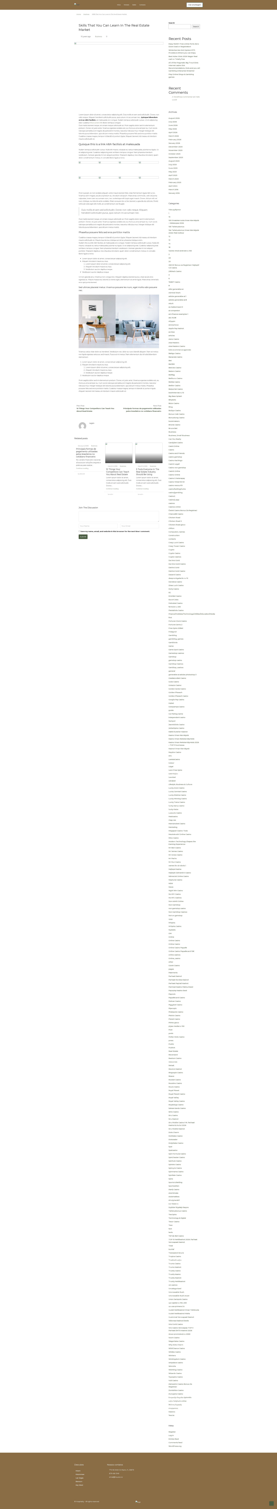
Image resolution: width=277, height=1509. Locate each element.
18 (169, 247)
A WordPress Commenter (182, 97)
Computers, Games (177, 532)
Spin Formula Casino (177, 1154)
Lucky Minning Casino (178, 799)
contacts (172, 539)
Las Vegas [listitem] (79, 1478)
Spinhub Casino (175, 1161)
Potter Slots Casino (176, 1037)
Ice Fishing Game (176, 714)
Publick (172, 1048)
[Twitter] (183, 1503)
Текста (171, 1415)
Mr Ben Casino (175, 848)
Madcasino (173, 816)
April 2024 (173, 186)
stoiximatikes (174, 1197)
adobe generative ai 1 (177, 296)
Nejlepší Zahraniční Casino (180, 873)
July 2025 (173, 165)
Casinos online (175, 507)
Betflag (172, 375)
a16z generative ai (176, 289)
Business (86, 14)
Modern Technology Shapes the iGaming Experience (182, 842)
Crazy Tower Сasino (177, 546)
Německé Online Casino (179, 876)
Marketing (173, 827)
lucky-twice (173, 809)
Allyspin (172, 321)
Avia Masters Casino (177, 346)
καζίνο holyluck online (177, 1401)
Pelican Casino (175, 1001)
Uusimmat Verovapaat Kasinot (181, 1317)
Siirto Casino (174, 1112)
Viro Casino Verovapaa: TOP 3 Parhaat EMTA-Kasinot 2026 (181, 1329)
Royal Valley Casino (177, 1101)
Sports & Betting (175, 1182)
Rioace (171, 1076)
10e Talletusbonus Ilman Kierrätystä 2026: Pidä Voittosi (184, 231)
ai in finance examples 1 (178, 314)
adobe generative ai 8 (178, 300)
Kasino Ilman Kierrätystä (179, 735)
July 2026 (173, 122)
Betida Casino (174, 382)
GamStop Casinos (176, 664)
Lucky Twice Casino (177, 802)
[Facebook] (180, 1503)
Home (78, 14)
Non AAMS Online (176, 901)
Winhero (172, 1355)
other (171, 962)
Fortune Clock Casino (178, 621)
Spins (171, 1179)
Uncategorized (175, 1289)
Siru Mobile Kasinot (177, 1129)
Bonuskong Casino (176, 418)
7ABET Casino (174, 282)
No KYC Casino (175, 894)
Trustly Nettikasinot (177, 1281)
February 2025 (175, 182)
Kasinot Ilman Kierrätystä (179, 749)
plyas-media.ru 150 (176, 1026)
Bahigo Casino (174, 353)
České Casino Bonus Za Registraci (183, 510)
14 (169, 244)
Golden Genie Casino (177, 689)
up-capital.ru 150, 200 (178, 1303)
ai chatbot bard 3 (176, 307)
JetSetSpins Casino (176, 728)
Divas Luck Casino (176, 585)
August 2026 (174, 118)
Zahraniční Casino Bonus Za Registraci (180, 1385)
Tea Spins (173, 1214)
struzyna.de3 (174, 1200)
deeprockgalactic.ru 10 (178, 578)
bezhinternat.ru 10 (176, 393)
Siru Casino (173, 1115)
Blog (171, 407)
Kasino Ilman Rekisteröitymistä (181, 739)
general (172, 671)
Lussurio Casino (175, 813)
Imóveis (126, 5)
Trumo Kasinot (175, 1267)
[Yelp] (201, 1503)
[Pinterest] (198, 1503)
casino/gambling (176, 493)
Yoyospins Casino (176, 1377)
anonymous (174, 325)
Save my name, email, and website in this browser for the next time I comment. (115, 531)
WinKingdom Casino (177, 1359)
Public (171, 1044)
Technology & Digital (177, 1218)
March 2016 (173, 190)
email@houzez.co (116, 1477)
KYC (170, 756)
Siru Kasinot (173, 1119)
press (171, 1040)
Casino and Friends (177, 453)
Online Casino (174, 940)
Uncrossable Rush (176, 1292)
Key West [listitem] (79, 1485)
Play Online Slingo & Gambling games (181, 75)
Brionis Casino (174, 425)
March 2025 (174, 179)
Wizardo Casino (175, 1373)
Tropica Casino (175, 1256)
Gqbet (171, 703)
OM (170, 933)
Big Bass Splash (175, 396)
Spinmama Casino (176, 1172)
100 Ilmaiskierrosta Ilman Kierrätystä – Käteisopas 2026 (184, 221)
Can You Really (175, 439)
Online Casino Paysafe (178, 948)
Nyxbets (172, 930)
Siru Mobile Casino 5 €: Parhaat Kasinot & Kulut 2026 (182, 1124)
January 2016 (174, 193)
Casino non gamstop (177, 468)
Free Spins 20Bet (176, 628)
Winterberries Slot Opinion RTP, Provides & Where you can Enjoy (182, 51)
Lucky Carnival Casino (178, 791)
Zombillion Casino (176, 1390)
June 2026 (173, 125)
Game (171, 646)
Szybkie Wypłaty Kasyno (179, 1207)
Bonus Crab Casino (176, 414)
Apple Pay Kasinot (176, 328)
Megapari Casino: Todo (178, 831)
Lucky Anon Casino (176, 788)
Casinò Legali (174, 464)
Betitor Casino (174, 385)
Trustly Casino (175, 1271)
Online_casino (174, 958)
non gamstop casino (177, 908)
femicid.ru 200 (175, 607)
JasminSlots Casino (176, 725)
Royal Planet (174, 1090)
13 (169, 240)
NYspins (172, 923)
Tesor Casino (174, 1222)
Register (172, 1432)
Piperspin (173, 1008)
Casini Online (174, 446)
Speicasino (173, 1150)
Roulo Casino (174, 1087)
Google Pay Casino (176, 700)
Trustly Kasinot (175, 1278)
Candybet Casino (176, 443)
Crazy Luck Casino (176, 543)
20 (170, 258)
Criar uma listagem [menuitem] (194, 5)
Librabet (172, 781)
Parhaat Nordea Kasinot (179, 980)
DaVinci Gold (174, 567)
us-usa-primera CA (176, 1306)
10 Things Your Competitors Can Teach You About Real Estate (117, 472)
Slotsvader (173, 1139)
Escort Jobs (173, 600)
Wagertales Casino (176, 1341)
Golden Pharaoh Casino (178, 696)
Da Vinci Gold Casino (177, 564)
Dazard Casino (175, 575)
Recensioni (173, 1055)
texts (171, 1232)
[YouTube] (195, 1503)
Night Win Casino (176, 891)
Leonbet (172, 777)
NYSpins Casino (175, 926)
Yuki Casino (173, 1380)
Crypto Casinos (175, 557)
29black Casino (175, 271)
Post (170, 1030)
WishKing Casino (175, 1370)
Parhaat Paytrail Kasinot (178, 983)
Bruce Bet (173, 428)
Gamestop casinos (176, 653)
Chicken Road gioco (177, 525)
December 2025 (176, 147)
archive (172, 332)
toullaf (171, 1249)
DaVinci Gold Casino (177, 571)
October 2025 (174, 154)
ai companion (174, 311)
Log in (171, 1435)
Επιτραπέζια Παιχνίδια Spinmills (180, 1397)
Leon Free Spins (175, 770)
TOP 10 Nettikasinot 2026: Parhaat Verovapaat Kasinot (183, 1240)
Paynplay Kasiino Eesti (178, 990)
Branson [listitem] (79, 1482)
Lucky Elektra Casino (177, 795)
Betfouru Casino (175, 378)
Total (171, 1246)
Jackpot (172, 721)
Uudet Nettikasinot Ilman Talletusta (184, 1310)
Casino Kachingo (175, 460)
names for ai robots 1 (177, 866)
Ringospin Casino (176, 1073)
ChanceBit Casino (176, 514)
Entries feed (174, 1439)
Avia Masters (174, 343)
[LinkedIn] (189, 1503)
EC (170, 592)
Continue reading (82, 468)
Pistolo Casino (174, 1015)
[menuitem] (183, 5)
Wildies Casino (175, 1352)
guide (171, 710)
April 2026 (173, 132)
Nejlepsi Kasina (175, 869)
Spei (170, 1147)
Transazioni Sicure (176, 1253)
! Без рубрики (175, 210)
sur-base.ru (173, 1204)
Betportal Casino (176, 389)
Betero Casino (174, 371)
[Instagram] (186, 1503)
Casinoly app (174, 500)
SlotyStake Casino (176, 1143)
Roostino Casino (175, 1083)
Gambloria (173, 642)
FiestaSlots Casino (176, 610)
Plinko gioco (174, 1023)
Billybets (172, 400)
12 (169, 236)
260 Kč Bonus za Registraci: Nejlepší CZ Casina (184, 266)
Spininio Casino (175, 1164)
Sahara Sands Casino (177, 1108)
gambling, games (176, 639)
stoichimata (173, 1193)
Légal (171, 766)
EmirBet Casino (175, 596)
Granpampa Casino (176, 707)
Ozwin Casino (174, 965)
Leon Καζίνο (173, 774)
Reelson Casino (175, 1058)
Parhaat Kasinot (175, 976)
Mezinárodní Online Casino (180, 834)
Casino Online (174, 475)
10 (169, 217)
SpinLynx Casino (175, 1168)
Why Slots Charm (176, 1345)
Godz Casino (174, 682)
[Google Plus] (192, 1503)
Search (172, 23)
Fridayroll (173, 632)
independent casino (177, 717)
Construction (174, 535)
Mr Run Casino (175, 862)
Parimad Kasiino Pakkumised (181, 987)
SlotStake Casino (176, 1136)
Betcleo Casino (175, 368)
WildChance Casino (177, 1348)
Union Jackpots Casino (178, 1299)
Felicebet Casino (176, 603)
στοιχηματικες (173, 1408)
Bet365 (172, 364)
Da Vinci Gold (174, 560)
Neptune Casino (175, 880)
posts (171, 1033)
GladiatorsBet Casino (177, 678)
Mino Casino (174, 838)
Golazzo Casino (175, 685)
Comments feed (175, 1443)
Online (171, 937)
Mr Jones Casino (175, 855)
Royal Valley (174, 1098)
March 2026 (174, 136)
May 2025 (173, 172)
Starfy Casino (174, 1189)
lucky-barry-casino (176, 806)
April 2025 (173, 175)
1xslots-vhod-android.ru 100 (180, 251)
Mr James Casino (176, 851)
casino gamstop (175, 457)
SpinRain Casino (175, 1175)
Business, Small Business (179, 435)
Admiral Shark (174, 293)
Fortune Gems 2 (175, 625)
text (170, 1229)
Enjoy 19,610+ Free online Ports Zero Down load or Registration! (184, 45)
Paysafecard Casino (177, 998)
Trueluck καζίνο (175, 1260)
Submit (83, 537)
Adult (171, 303)
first (170, 617)
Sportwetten (174, 1186)
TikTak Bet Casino (176, 1236)
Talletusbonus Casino (178, 1211)
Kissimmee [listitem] (80, 1474)
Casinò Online (174, 471)
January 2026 (174, 143)
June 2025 (173, 168)
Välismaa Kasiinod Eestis (179, 1321)
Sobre (134, 5)
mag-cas (172, 820)
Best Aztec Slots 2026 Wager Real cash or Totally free (183, 57)
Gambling (173, 635)
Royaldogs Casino (176, 1105)
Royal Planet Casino (177, 1094)
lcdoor (171, 763)
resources (173, 1062)
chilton (171, 528)
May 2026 (173, 129)
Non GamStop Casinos (178, 912)
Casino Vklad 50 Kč (177, 482)
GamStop (172, 657)
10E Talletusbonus (176, 227)
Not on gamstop (175, 916)
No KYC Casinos (175, 898)
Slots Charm (174, 1132)
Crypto (171, 550)
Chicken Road (174, 518)
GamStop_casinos (176, 667)
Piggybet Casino (175, 1005)
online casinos (174, 955)
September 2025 (176, 157)
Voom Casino (174, 1338)
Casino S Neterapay (177, 478)
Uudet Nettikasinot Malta (179, 1313)
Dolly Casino (174, 589)
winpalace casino (176, 1363)
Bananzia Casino (175, 357)
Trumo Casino (174, 1264)
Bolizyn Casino (175, 410)
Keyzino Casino (175, 752)
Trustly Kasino (175, 1274)
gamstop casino (175, 660)
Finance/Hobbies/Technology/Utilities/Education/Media (184, 614)
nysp (171, 919)
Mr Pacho (173, 858)
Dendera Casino (175, 582)
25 (170, 261)
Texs (170, 1225)
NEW (171, 883)
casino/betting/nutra (177, 489)
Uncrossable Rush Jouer (179, 1296)
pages (171, 969)
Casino (171, 450)
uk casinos (173, 1285)
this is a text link (96, 123)
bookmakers (174, 421)
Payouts (172, 994)
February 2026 (175, 140)
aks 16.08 (172, 318)
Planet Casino (174, 1019)
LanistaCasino (174, 759)
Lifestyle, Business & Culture (180, 784)
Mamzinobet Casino (177, 824)
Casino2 (172, 496)
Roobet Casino (175, 1080)
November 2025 (175, 150)
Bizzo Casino (174, 403)
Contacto (142, 5)
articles (172, 336)
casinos (172, 503)
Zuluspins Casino (176, 1394)
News (171, 887)
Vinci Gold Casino (176, 1324)
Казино (172, 1412)
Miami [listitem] (78, 1471)
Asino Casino (174, 339)
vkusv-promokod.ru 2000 (179, 1334)
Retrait (171, 1065)
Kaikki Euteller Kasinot (178, 732)
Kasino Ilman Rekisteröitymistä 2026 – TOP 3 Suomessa (184, 743)
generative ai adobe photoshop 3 (182, 675)
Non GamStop (174, 905)
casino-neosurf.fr (176, 485)
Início (119, 5)
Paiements (173, 973)
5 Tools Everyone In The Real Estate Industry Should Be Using (147, 472)
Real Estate (173, 1051)
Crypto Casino (174, 553)
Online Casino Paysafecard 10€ (181, 951)
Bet (170, 360)
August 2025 (174, 161)
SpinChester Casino (177, 1157)
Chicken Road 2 (175, 521)
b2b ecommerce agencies (180, 350)
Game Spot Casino (176, 650)
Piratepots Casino (176, 1012)
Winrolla (172, 1366)
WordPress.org (175, 1446)
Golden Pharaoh (175, 692)
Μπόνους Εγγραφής (175, 1405)
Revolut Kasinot (175, 1069)
